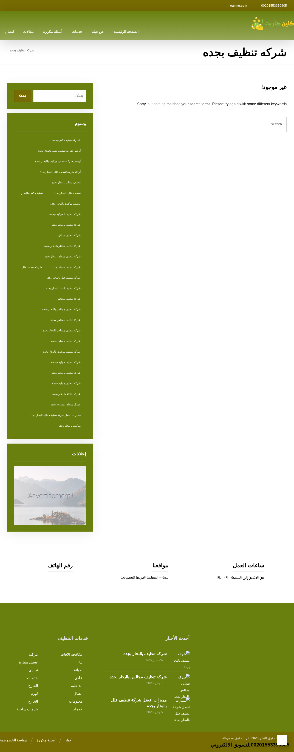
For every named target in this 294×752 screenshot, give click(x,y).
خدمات (32, 678)
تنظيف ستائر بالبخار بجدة (66, 182)
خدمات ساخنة (27, 709)
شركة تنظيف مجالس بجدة (66, 320)
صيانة (78, 670)
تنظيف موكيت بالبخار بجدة (65, 203)
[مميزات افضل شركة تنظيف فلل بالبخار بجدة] (180, 706)
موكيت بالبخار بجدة (70, 425)
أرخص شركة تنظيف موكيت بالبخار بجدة (58, 161)
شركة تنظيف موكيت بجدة (66, 362)
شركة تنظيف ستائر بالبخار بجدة (62, 246)
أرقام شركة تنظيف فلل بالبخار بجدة (60, 172)
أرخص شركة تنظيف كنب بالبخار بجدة (59, 150)
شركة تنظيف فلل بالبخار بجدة (63, 277)
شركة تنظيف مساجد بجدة (66, 341)
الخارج (33, 686)
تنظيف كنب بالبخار (32, 193)
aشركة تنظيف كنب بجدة (66, 140)
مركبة (33, 654)
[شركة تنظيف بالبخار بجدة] (180, 660)
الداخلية (76, 686)
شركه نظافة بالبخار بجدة (66, 394)
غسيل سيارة (28, 662)
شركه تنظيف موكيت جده (66, 383)
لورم (34, 693)
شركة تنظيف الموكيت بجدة (65, 214)
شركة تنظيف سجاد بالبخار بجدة (63, 256)
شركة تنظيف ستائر (70, 235)
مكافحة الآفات (71, 654)
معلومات (75, 701)
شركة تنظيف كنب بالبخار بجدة (63, 288)
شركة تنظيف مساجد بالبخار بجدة (62, 330)
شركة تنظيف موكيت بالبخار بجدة (62, 351)
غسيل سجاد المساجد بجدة (66, 404)
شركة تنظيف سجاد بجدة (67, 267)
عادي (78, 678)
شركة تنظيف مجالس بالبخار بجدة (61, 309)
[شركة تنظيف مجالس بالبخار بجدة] (180, 683)
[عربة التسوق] (5, 5)
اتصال (78, 693)
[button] (62, 5)
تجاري (33, 670)
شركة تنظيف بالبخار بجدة (66, 224)
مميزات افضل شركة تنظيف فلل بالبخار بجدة (55, 415)
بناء (79, 662)
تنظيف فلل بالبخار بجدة (67, 193)
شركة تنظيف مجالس (69, 298)
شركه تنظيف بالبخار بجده (66, 372)
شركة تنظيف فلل (32, 267)
